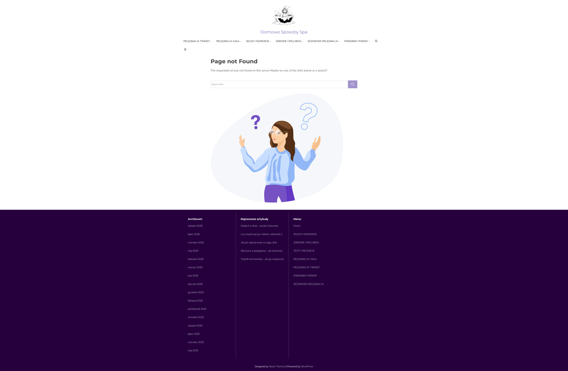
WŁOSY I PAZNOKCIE (305, 234)
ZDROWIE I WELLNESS (306, 242)
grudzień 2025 (196, 292)
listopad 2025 (195, 300)
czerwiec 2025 (196, 342)
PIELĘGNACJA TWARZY (306, 267)
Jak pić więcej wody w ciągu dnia (259, 242)
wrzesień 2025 (196, 317)
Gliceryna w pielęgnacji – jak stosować (262, 250)
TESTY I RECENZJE (303, 250)
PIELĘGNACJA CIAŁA (305, 259)
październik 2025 (197, 309)
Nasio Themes (277, 366)
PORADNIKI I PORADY (305, 275)
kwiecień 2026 (196, 259)
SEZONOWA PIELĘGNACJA (308, 284)
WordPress (307, 366)
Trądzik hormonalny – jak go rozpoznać (262, 259)
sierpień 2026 (195, 225)
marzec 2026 (195, 267)
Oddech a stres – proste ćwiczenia (259, 225)
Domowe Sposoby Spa (284, 31)
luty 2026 (193, 275)
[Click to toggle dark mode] (184, 50)
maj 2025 (193, 350)
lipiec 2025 (194, 334)
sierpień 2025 (195, 325)
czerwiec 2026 (196, 242)
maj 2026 (193, 250)
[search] (376, 41)
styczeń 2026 (195, 284)
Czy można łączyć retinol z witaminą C (262, 234)
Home (296, 225)
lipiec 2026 (194, 234)
